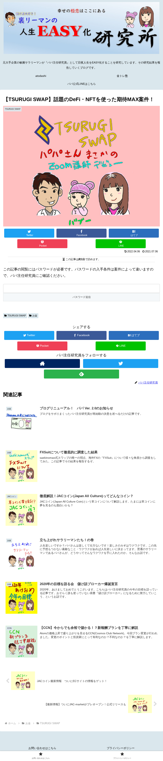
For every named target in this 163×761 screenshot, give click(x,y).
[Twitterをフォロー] (120, 363)
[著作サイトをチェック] (42, 363)
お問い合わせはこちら (42, 748)
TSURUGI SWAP (17, 315)
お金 (34, 315)
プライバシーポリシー (121, 748)
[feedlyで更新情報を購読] (81, 374)
